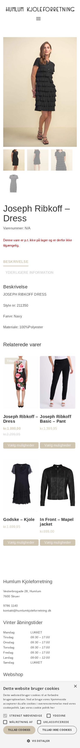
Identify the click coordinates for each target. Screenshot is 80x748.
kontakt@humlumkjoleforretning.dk (27, 610)
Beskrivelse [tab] (15, 262)
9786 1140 (10, 605)
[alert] (40, 715)
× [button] (75, 686)
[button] (40, 741)
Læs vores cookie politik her (37, 707)
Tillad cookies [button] (19, 730)
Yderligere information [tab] (30, 272)
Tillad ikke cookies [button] (57, 730)
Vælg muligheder (21, 445)
